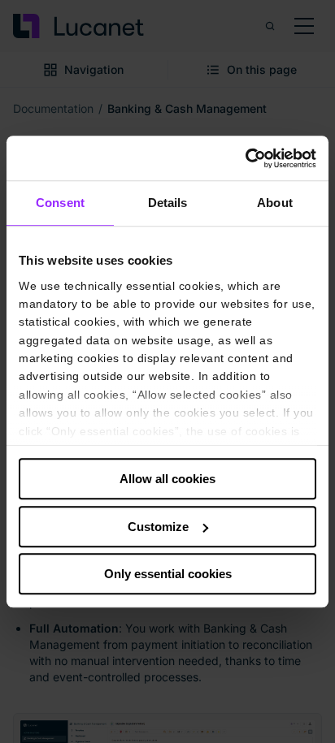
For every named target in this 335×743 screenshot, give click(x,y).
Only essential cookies (168, 574)
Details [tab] (168, 203)
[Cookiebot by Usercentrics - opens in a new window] (245, 158)
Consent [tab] (60, 203)
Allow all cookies (167, 479)
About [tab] (275, 203)
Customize (158, 526)
